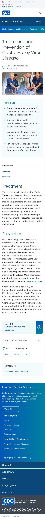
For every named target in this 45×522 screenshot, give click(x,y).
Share (38, 340)
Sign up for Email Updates (17, 457)
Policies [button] (6, 478)
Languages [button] (8, 485)
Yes (6, 354)
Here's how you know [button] (10, 6)
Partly (16, 354)
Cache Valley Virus (12, 21)
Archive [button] (6, 492)
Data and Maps (10, 434)
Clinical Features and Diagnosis (14, 29)
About (6, 421)
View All (8, 409)
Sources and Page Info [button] (17, 340)
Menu (38, 21)
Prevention (6, 177)
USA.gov (15, 516)
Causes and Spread (11, 425)
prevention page (34, 281)
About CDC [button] (8, 471)
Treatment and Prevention (14, 448)
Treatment (6, 171)
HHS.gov (5, 516)
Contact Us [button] (8, 465)
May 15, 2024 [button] (12, 68)
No (26, 354)
